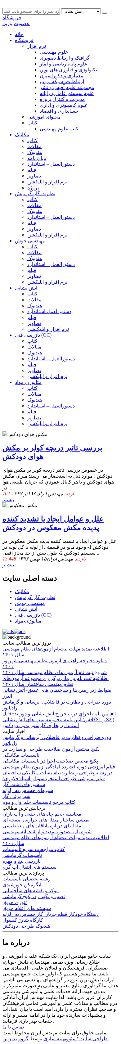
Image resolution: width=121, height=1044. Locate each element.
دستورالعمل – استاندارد (51, 164)
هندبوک (34, 152)
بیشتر (8, 499)
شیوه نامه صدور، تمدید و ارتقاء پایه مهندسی (47, 831)
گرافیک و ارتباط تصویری (65, 58)
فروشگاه (11, 17)
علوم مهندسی (54, 52)
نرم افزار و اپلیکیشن (48, 329)
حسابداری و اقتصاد (59, 111)
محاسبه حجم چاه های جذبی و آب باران (41, 814)
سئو (73, 1038)
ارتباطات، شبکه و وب (62, 81)
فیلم (31, 170)
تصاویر (34, 175)
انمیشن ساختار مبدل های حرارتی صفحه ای (46, 819)
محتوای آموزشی (44, 116)
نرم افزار (36, 46)
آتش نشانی (26, 287)
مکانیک (22, 134)
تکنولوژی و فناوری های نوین (68, 69)
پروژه (33, 187)
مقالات (34, 146)
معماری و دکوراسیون (61, 75)
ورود (7, 23)
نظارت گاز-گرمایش (35, 193)
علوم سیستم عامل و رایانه (67, 93)
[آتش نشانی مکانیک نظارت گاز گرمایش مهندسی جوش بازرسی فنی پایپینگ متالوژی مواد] (81, 11)
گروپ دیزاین (15, 1038)
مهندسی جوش (30, 240)
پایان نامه (36, 158)
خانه (19, 34)
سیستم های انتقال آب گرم (29, 867)
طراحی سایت (93, 1038)
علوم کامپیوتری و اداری (64, 105)
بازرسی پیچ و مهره (21, 861)
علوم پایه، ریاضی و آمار (63, 63)
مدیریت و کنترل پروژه (62, 99)
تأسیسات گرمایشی (22, 855)
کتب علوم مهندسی (59, 128)
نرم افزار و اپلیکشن (47, 181)
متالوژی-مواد (28, 382)
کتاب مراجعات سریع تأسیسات (33, 849)
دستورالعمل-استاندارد (49, 311)
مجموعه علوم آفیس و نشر (67, 87)
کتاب (32, 122)
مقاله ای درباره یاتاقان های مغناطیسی (41, 825)
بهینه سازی (54, 1038)
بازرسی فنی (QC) (33, 335)
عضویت (22, 23)
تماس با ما (13, 1026)
